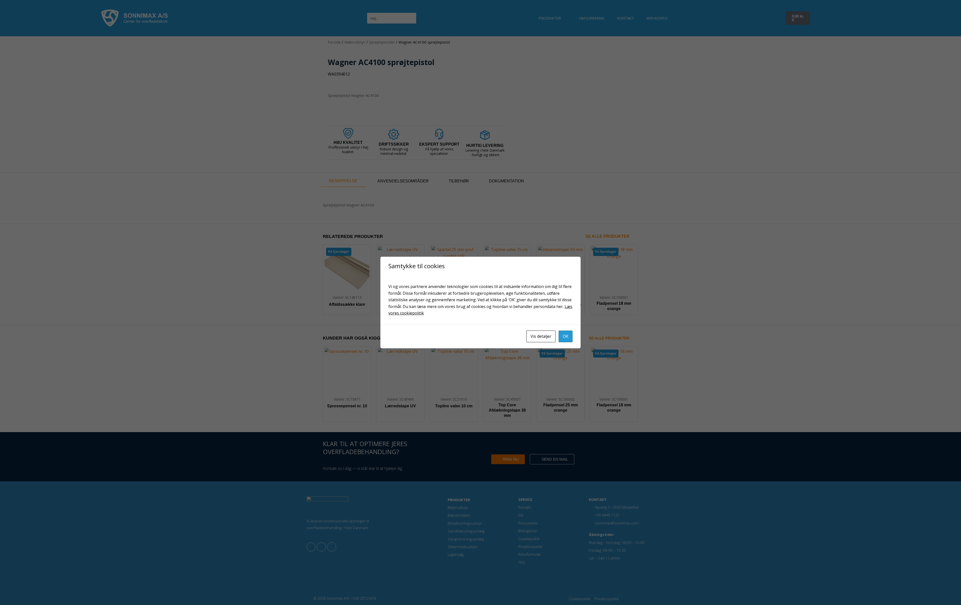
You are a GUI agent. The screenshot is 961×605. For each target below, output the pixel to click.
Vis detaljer (541, 336)
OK (565, 336)
